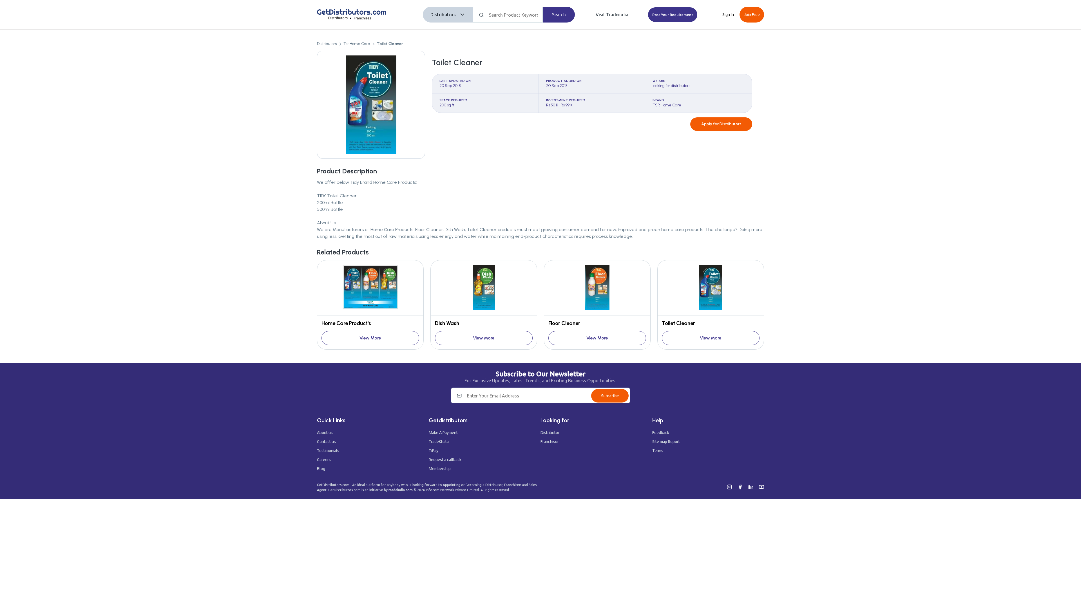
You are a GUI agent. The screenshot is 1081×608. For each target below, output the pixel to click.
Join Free (752, 14)
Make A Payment (443, 432)
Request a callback (445, 459)
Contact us (326, 441)
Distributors (443, 14)
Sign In (728, 14)
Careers (324, 459)
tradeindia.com (400, 490)
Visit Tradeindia (612, 14)
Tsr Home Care (356, 43)
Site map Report (666, 441)
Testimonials (328, 450)
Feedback (660, 432)
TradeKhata (439, 441)
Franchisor (549, 441)
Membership (440, 468)
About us (325, 432)
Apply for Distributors (721, 124)
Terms (657, 450)
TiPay (433, 450)
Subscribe (610, 396)
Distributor (549, 432)
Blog (321, 468)
